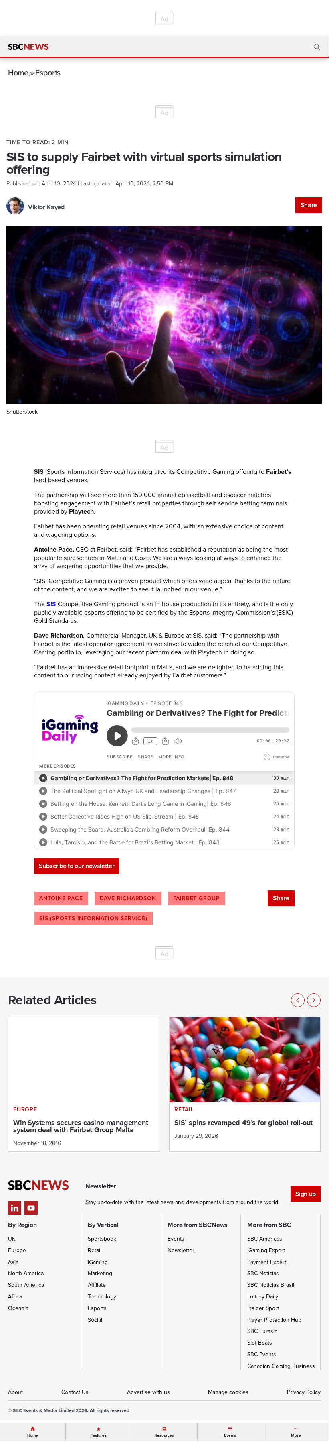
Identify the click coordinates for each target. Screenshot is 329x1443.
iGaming (98, 1262)
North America (26, 1273)
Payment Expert (266, 1262)
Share (309, 205)
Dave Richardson (128, 898)
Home (18, 72)
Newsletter (181, 1250)
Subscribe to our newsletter (76, 865)
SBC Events (261, 1354)
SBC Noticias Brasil (270, 1285)
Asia (13, 1262)
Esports (47, 72)
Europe (17, 1250)
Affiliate (97, 1285)
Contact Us (75, 1392)
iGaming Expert (266, 1250)
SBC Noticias (263, 1273)
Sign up (305, 1193)
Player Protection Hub (274, 1320)
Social (95, 1320)
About (15, 1392)
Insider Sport (263, 1308)
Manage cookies (228, 1392)
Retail (94, 1250)
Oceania (18, 1308)
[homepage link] (28, 47)
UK (11, 1239)
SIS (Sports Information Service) (93, 918)
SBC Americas (264, 1239)
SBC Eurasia (262, 1331)
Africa (15, 1296)
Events (176, 1239)
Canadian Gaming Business (281, 1366)
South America (26, 1285)
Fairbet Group (196, 898)
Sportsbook (102, 1239)
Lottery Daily (262, 1296)
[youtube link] (31, 1208)
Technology (102, 1296)
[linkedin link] (14, 1208)
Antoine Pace (61, 898)
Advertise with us (148, 1392)
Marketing (100, 1273)
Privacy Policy (304, 1392)
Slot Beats (259, 1343)
